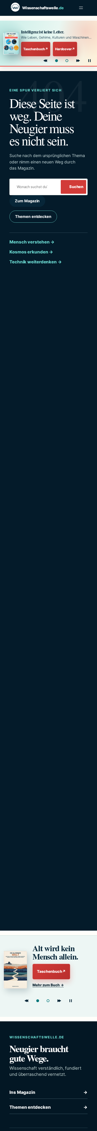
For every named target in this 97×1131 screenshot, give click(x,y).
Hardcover (65, 49)
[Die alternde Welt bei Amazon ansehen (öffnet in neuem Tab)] (16, 969)
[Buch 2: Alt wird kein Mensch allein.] (67, 60)
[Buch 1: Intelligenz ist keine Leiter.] (56, 60)
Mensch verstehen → (32, 241)
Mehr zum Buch (48, 985)
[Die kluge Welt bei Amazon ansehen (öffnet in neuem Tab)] (11, 43)
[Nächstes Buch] (78, 60)
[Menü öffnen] (81, 8)
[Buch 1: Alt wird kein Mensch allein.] (37, 1001)
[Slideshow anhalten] (89, 60)
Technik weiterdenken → (35, 261)
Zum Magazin (27, 200)
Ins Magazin (48, 1092)
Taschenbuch (35, 49)
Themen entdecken (33, 216)
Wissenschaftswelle (43, 7)
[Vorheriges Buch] (45, 60)
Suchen (76, 186)
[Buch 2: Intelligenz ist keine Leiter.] (48, 1001)
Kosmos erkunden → (31, 251)
